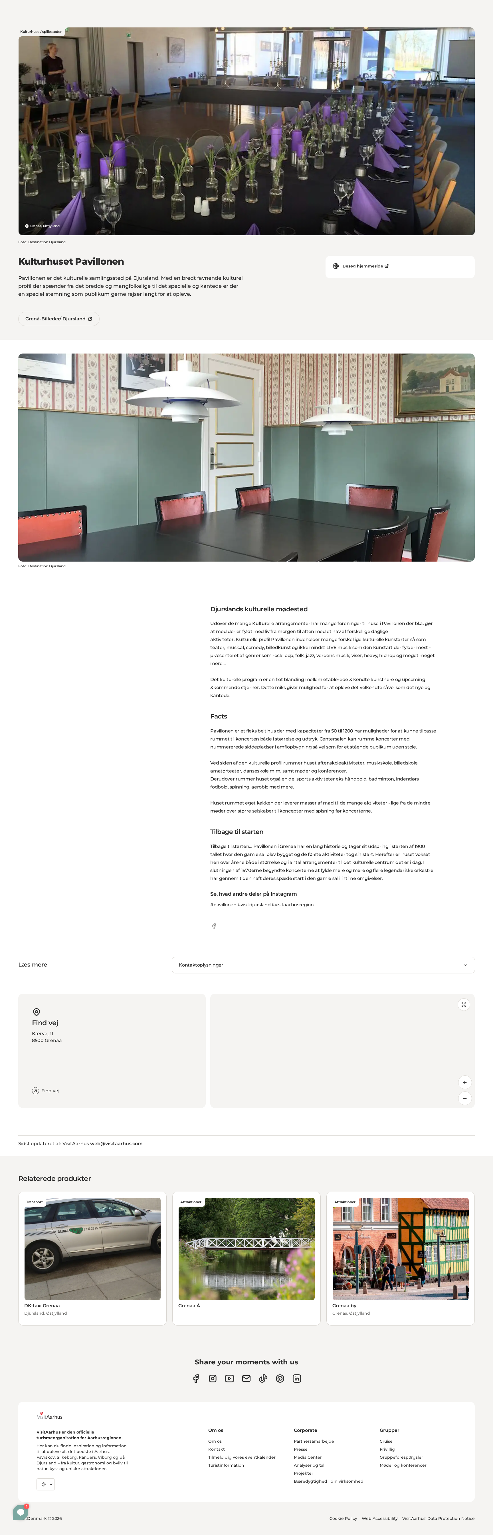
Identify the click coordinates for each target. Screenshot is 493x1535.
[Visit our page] (213, 1379)
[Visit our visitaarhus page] (196, 1379)
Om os (215, 1441)
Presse (301, 1449)
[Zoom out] (465, 1098)
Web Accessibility (380, 1518)
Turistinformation (226, 1465)
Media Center (308, 1457)
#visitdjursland (254, 904)
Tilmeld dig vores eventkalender (242, 1457)
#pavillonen (223, 904)
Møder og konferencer (403, 1465)
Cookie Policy (343, 1518)
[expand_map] (464, 1004)
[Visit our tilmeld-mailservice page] (246, 1379)
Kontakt (216, 1449)
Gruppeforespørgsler (401, 1457)
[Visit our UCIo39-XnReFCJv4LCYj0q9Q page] (230, 1379)
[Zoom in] (465, 1082)
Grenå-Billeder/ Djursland (55, 319)
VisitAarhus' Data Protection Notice (438, 1518)
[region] (342, 1051)
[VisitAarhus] (54, 1415)
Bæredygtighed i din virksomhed (328, 1481)
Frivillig (387, 1449)
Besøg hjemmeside (363, 266)
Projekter (303, 1473)
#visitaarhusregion (293, 904)
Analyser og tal (309, 1465)
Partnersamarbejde (314, 1441)
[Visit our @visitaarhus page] (263, 1379)
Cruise (386, 1441)
